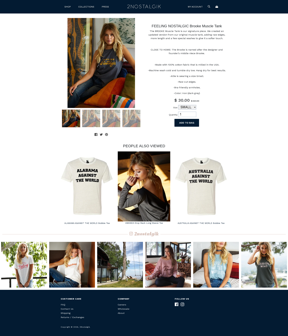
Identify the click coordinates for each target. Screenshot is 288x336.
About (121, 313)
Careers (122, 304)
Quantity (173, 114)
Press (105, 6)
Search (209, 6)
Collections (86, 6)
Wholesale (123, 309)
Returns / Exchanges (72, 317)
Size (175, 107)
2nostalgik (146, 234)
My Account (195, 6)
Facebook (176, 304)
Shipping (65, 313)
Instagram (182, 304)
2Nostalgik (144, 6)
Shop (67, 6)
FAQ (63, 304)
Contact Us (67, 309)
